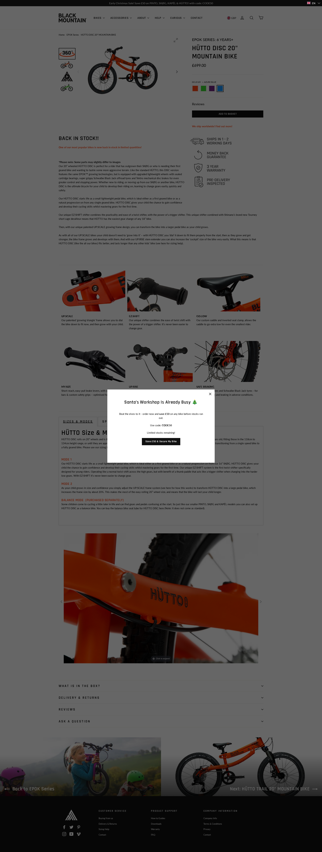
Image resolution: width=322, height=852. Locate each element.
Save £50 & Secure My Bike (161, 441)
